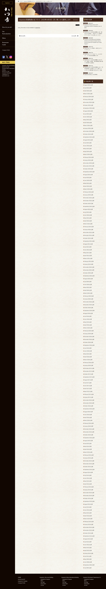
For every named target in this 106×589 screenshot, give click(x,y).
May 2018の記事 (87, 353)
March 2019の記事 (88, 327)
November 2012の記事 (89, 530)
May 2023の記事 (87, 183)
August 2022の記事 (88, 209)
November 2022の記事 (89, 200)
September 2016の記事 (89, 408)
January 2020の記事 (88, 299)
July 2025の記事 (87, 113)
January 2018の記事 (88, 365)
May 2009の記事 (87, 559)
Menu (42, 580)
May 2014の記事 (87, 481)
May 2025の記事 (87, 119)
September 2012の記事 (89, 536)
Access (42, 585)
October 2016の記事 (88, 405)
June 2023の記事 (88, 180)
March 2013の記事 (88, 518)
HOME (19, 577)
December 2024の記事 (89, 131)
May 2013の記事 (87, 512)
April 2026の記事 (88, 90)
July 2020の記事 (87, 281)
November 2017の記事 (89, 371)
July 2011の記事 (87, 556)
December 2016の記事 (89, 400)
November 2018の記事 (89, 339)
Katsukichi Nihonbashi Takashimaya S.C (92, 577)
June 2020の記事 (88, 284)
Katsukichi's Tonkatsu (22, 581)
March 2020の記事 (88, 293)
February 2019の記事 (89, 330)
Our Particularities (6, 33)
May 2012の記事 (87, 547)
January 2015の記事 (88, 458)
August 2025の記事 (88, 111)
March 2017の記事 (88, 391)
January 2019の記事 (88, 333)
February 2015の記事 (89, 455)
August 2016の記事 (88, 411)
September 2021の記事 (89, 241)
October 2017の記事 (88, 374)
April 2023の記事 (88, 186)
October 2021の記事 (88, 238)
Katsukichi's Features (45, 579)
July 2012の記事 (87, 541)
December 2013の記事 (89, 492)
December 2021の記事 (89, 232)
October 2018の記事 (88, 342)
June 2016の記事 (88, 414)
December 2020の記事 (89, 267)
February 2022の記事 (89, 226)
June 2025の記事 (88, 116)
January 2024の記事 (88, 160)
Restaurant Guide (5, 43)
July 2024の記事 (87, 142)
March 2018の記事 (88, 359)
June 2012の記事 (88, 544)
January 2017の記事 (88, 397)
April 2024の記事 (88, 151)
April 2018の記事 (88, 356)
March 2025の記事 (88, 125)
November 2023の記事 (89, 166)
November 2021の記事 (89, 235)
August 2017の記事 (88, 379)
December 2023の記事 (89, 163)
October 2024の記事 (88, 134)
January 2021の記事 (88, 264)
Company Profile (6, 50)
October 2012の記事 (88, 533)
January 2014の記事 (88, 489)
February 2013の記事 (89, 521)
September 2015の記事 (89, 437)
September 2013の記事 (89, 501)
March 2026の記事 (88, 93)
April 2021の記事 (88, 255)
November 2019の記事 (89, 304)
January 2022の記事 (88, 229)
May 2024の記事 (87, 148)
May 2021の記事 (87, 252)
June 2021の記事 (88, 249)
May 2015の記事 (87, 446)
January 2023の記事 (88, 194)
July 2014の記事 (87, 475)
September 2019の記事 (89, 310)
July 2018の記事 (87, 348)
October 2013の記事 (88, 498)
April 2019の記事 (88, 325)
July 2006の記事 (87, 567)
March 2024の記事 (88, 154)
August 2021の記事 (88, 244)
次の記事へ (74, 36)
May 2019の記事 (87, 322)
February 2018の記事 (89, 362)
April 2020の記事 (88, 290)
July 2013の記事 (87, 507)
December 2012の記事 (89, 527)
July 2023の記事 (87, 177)
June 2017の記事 (88, 385)
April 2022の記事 (88, 220)
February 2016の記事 (89, 423)
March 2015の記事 (88, 452)
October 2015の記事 (88, 434)
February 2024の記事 (89, 157)
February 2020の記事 (89, 296)
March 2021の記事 (88, 258)
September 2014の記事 (89, 469)
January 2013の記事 (88, 524)
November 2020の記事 (89, 270)
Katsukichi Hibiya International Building (70, 577)
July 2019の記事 (87, 316)
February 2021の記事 (89, 261)
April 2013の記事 (88, 515)
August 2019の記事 (88, 313)
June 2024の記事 (88, 145)
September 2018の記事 (89, 345)
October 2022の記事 (88, 203)
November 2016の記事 (89, 403)
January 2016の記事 (88, 426)
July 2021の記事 (87, 246)
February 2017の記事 (89, 394)
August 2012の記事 (88, 538)
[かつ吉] (7, 14)
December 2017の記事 (89, 368)
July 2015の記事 (87, 443)
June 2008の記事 (88, 562)
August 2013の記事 (88, 504)
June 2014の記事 (88, 478)
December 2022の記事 (89, 197)
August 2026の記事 (88, 85)
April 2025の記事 (88, 122)
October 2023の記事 (88, 168)
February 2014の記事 (89, 486)
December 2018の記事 (89, 336)
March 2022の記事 (88, 223)
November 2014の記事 (89, 463)
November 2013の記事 (89, 495)
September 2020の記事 (89, 275)
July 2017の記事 (87, 382)
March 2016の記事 (88, 420)
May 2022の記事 (87, 218)
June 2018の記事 (88, 351)
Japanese (37, 27)
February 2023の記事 (89, 192)
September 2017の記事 (89, 377)
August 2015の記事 (88, 440)
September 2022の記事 (89, 206)
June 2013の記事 (88, 510)
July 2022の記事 (87, 212)
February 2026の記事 (89, 96)
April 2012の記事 (88, 550)
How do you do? (7, 27)
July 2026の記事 (87, 87)
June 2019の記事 (88, 319)
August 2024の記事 (88, 139)
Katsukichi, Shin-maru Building (46, 577)
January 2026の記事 (88, 99)
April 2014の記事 (88, 484)
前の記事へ (23, 36)
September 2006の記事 (89, 565)
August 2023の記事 (88, 174)
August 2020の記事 (88, 278)
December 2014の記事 (89, 460)
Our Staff (42, 582)
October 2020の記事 (88, 272)
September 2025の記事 (89, 108)
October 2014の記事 (88, 466)
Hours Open (43, 583)
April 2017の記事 (88, 388)
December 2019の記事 (89, 301)
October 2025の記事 (88, 105)
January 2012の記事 (88, 553)
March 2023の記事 (88, 189)
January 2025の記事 (88, 128)
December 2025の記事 (89, 102)
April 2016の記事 (88, 417)
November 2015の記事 (89, 432)
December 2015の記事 (89, 429)
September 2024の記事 (89, 137)
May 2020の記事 (87, 287)
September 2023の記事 (89, 171)
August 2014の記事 (88, 472)
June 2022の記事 (88, 215)
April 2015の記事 (88, 449)
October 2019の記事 (88, 307)
